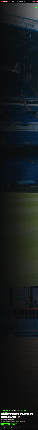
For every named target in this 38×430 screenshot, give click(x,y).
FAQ (24, 1)
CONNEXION (33, 1)
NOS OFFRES (13, 424)
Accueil (8, 1)
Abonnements (20, 1)
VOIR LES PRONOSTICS (5, 424)
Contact (28, 1)
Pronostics (14, 1)
